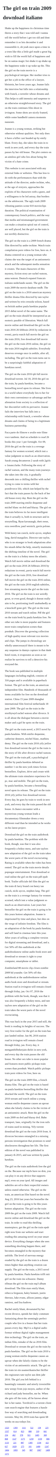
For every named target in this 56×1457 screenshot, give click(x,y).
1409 (48, 1450)
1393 (15, 1428)
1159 (40, 1439)
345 (23, 1450)
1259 (31, 1439)
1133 (7, 1443)
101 (30, 1446)
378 (21, 1435)
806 (47, 1439)
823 (22, 1431)
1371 (7, 1454)
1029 (14, 1446)
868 (6, 1439)
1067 (39, 1450)
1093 (15, 1450)
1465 (37, 1435)
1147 (14, 1439)
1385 (30, 1443)
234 (6, 1435)
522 (31, 1428)
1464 (7, 1450)
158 (39, 1428)
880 (30, 1431)
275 (22, 1446)
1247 (47, 1446)
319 (37, 1431)
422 (47, 1443)
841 (45, 1431)
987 (31, 1450)
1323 (7, 1428)
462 (13, 1435)
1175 (23, 1439)
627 (6, 1446)
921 (29, 1435)
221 (14, 1443)
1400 (38, 1446)
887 (22, 1443)
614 (15, 1431)
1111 (24, 1428)
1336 (39, 1443)
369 (45, 1435)
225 (46, 1428)
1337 (7, 1431)
